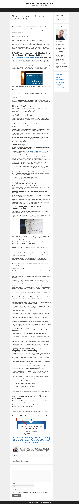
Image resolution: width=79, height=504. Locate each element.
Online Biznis (59, 84)
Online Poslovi (59, 85)
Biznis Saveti (59, 76)
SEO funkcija (35, 87)
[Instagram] (16, 455)
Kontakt (55, 10)
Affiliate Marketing (60, 74)
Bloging (58, 77)
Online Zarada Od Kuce (39, 3)
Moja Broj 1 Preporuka (61, 82)
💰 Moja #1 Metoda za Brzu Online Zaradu (33, 10)
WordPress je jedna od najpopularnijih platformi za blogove (25, 57)
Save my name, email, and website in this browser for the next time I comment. (30, 492)
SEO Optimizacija (60, 87)
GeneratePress (48, 502)
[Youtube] (14, 455)
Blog (23, 10)
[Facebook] (13, 455)
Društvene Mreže (60, 79)
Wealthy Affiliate (17, 28)
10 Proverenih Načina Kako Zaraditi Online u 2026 (22, 461)
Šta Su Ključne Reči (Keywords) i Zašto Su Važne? (22, 460)
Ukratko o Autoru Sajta (48, 10)
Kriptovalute (59, 80)
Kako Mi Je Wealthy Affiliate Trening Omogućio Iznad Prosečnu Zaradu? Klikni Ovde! (32, 440)
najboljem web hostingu (35, 151)
